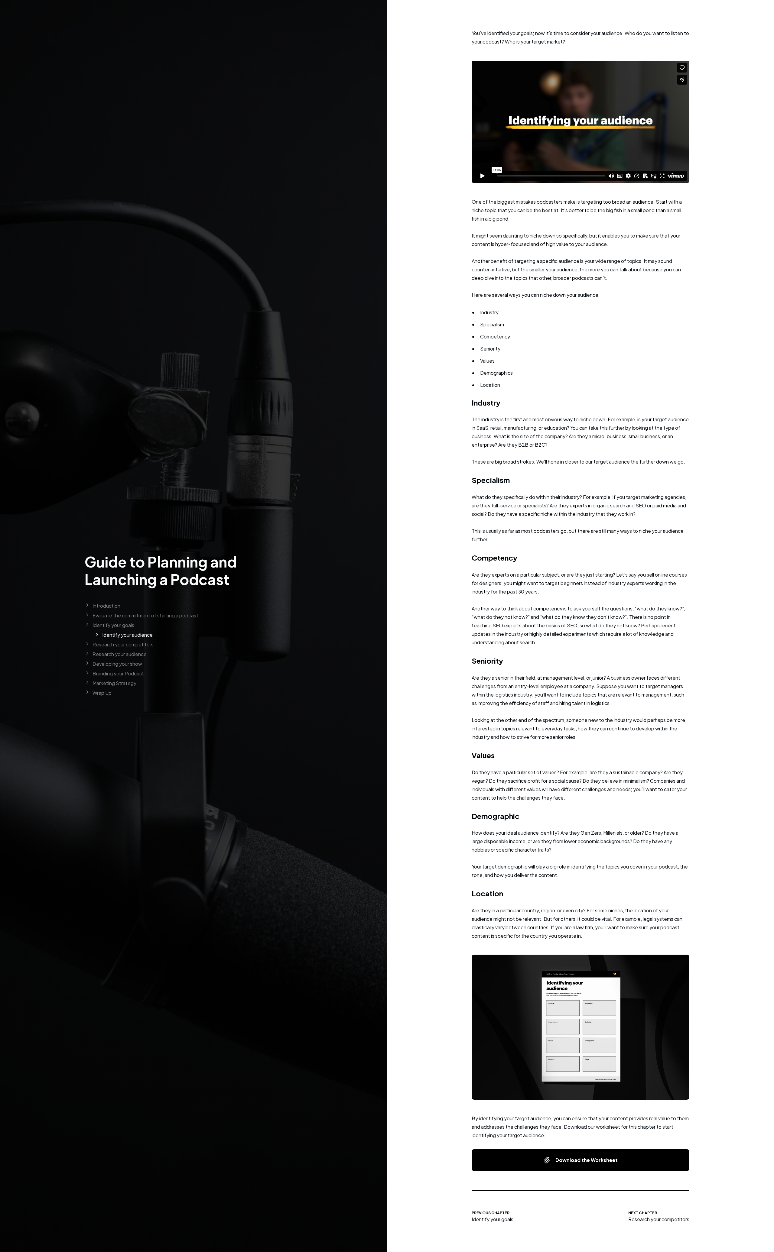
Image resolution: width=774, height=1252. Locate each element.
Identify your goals (492, 1219)
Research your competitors (658, 1219)
